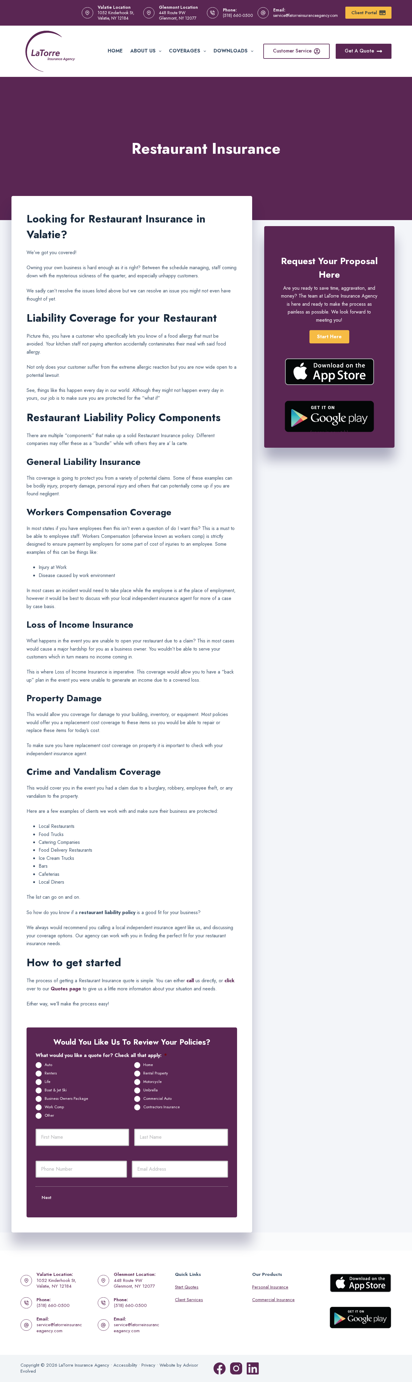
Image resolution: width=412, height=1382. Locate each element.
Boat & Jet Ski (56, 1090)
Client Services (189, 1299)
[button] (329, 336)
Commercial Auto (157, 1098)
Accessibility (125, 1365)
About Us (143, 50)
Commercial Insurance (273, 1299)
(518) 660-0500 (238, 15)
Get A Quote (359, 50)
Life (47, 1081)
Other (49, 1115)
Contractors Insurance (161, 1107)
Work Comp (54, 1107)
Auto (48, 1065)
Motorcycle (152, 1081)
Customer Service (292, 50)
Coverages (184, 50)
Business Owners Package (66, 1098)
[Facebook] (220, 1368)
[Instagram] (236, 1368)
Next (46, 1197)
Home (115, 50)
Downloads (231, 50)
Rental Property (155, 1073)
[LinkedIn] (253, 1368)
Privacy (148, 1365)
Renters (51, 1073)
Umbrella (150, 1090)
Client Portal (364, 12)
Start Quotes (186, 1287)
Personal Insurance (270, 1287)
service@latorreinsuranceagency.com (305, 15)
